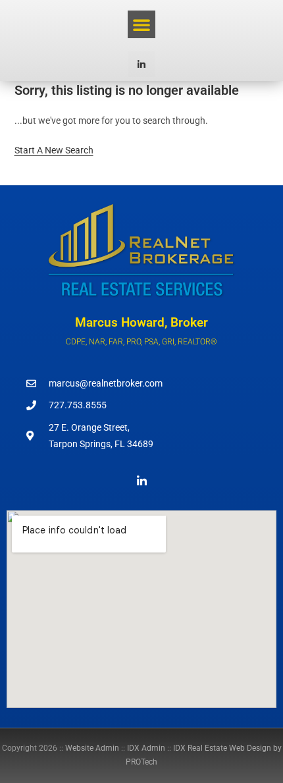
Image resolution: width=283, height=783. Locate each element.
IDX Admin (146, 748)
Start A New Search (53, 150)
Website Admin (92, 748)
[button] (141, 24)
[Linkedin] (141, 64)
